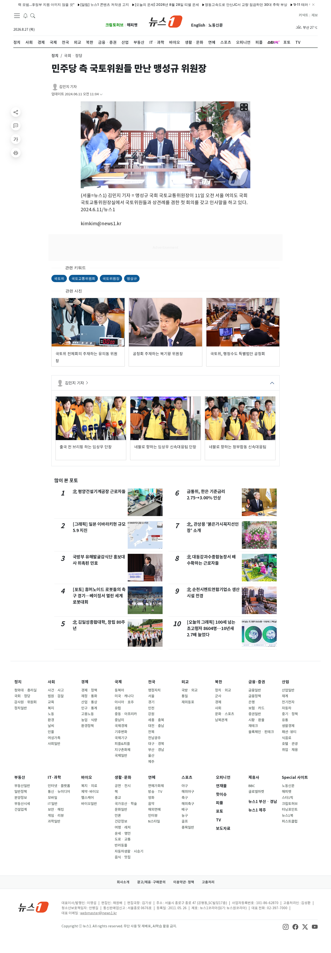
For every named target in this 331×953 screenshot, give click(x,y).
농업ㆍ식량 (89, 720)
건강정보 (121, 821)
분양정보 (20, 797)
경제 (84, 681)
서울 (151, 696)
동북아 (119, 690)
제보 (314, 15)
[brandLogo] (166, 21)
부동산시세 (22, 804)
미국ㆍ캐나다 (124, 696)
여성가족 (54, 738)
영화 (151, 797)
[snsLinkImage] (286, 926)
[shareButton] (16, 112)
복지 (51, 708)
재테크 (253, 726)
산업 (285, 681)
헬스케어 (87, 797)
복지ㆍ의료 (89, 786)
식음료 (286, 738)
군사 (218, 696)
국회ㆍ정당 (22, 696)
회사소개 (123, 882)
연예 (151, 777)
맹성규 (132, 278)
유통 (285, 720)
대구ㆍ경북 (156, 744)
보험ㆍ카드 (256, 708)
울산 (151, 755)
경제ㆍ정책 (89, 690)
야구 (184, 786)
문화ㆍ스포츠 (224, 714)
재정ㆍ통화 (89, 696)
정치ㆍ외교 (223, 690)
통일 (184, 696)
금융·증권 (256, 681)
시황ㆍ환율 (256, 720)
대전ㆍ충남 (156, 726)
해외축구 (187, 804)
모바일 (52, 797)
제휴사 (253, 777)
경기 (151, 702)
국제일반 (121, 755)
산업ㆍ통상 (89, 702)
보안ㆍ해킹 (56, 809)
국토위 (59, 278)
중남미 (119, 720)
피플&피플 (122, 744)
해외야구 (187, 791)
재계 (285, 696)
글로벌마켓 (256, 791)
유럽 (118, 708)
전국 (151, 681)
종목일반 (187, 827)
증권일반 (254, 714)
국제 (118, 681)
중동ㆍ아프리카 (126, 714)
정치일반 (20, 708)
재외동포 (187, 702)
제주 (151, 761)
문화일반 (121, 809)
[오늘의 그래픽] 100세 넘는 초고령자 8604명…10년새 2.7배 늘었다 (211, 628)
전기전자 (288, 702)
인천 (151, 708)
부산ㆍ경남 (156, 750)
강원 (151, 714)
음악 (151, 804)
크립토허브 (114, 25)
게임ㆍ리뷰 (56, 815)
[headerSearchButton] (32, 15)
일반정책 (20, 791)
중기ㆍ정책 (290, 714)
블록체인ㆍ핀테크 (261, 732)
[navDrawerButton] (17, 16)
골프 (184, 821)
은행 (251, 702)
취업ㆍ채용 (290, 750)
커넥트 (303, 15)
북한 (218, 681)
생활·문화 (123, 777)
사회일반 (54, 744)
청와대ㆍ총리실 (25, 690)
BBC (251, 786)
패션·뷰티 (289, 732)
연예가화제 (156, 786)
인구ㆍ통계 (89, 708)
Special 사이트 (295, 777)
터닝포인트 (290, 809)
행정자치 (154, 690)
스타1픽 (287, 797)
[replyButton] (16, 125)
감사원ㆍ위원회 (25, 702)
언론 (118, 815)
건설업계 (20, 809)
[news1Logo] (33, 906)
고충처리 (208, 882)
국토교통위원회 (83, 278)
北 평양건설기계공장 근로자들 (99, 491)
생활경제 (288, 726)
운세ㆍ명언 (123, 833)
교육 (51, 702)
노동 (51, 714)
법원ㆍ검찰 (56, 696)
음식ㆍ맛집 (123, 857)
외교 (185, 681)
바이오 (86, 777)
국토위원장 (110, 278)
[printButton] (16, 153)
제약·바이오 (90, 791)
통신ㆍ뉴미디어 (59, 791)
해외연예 (154, 809)
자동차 (286, 708)
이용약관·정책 (183, 882)
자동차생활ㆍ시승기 (129, 851)
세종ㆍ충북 (156, 720)
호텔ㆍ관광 (290, 744)
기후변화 (121, 732)
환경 (51, 720)
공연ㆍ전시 (123, 786)
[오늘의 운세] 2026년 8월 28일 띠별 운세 (149, 4)
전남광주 (154, 738)
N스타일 (154, 821)
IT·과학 (54, 777)
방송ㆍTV (155, 791)
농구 (184, 815)
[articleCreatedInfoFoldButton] (101, 94)
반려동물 (121, 845)
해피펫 (132, 25)
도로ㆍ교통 (123, 839)
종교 (118, 797)
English (198, 25)
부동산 (19, 777)
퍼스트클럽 (290, 821)
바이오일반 (89, 804)
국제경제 (121, 726)
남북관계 (221, 720)
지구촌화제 (122, 750)
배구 (184, 809)
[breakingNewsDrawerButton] (25, 15)
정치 (18, 681)
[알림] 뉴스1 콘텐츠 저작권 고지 (87, 4)
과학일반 (54, 821)
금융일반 (254, 690)
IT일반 (52, 804)
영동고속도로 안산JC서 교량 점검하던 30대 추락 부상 (228, 4)
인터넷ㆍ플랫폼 (59, 786)
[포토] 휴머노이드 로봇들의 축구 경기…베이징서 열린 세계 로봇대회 (99, 596)
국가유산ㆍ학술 (126, 804)
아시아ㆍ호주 (124, 702)
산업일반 (288, 690)
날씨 (51, 726)
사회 (51, 681)
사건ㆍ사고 (56, 690)
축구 (184, 797)
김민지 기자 (68, 86)
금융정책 (254, 696)
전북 (151, 732)
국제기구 (121, 738)
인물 (51, 732)
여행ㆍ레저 (123, 827)
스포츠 (186, 777)
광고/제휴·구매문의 (151, 882)
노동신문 (215, 25)
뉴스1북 (287, 815)
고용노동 (87, 714)
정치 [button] (55, 55)
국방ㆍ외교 (189, 690)
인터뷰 (153, 815)
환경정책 (87, 726)
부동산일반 (22, 786)
